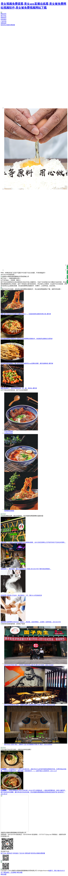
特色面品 (3, 19)
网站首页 (3, 14)
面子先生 (3, 15)
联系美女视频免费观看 (8, 25)
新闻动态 (3, 17)
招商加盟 (3, 23)
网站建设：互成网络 (10, 872)
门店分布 (3, 21)
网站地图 (19, 872)
